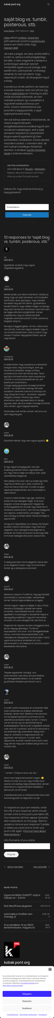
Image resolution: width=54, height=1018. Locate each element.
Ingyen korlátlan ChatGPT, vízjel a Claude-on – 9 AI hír (22, 896)
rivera (6, 700)
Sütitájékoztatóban (28, 983)
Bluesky (29, 168)
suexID (6, 586)
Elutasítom (27, 1001)
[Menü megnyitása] (48, 4)
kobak (6, 432)
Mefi (6, 459)
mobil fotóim (18, 93)
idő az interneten (15, 866)
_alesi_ (7, 286)
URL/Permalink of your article (19, 840)
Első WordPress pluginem (18, 906)
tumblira (22, 37)
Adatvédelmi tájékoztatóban (13, 985)
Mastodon (40, 168)
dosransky (33, 37)
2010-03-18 (8, 435)
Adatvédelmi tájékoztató (28, 1014)
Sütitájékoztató (12, 1014)
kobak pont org (12, 4)
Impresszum (42, 1014)
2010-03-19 (8, 461)
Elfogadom (27, 994)
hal (5, 257)
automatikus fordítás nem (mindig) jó (18, 915)
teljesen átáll (11, 48)
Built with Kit (27, 222)
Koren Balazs (9, 31)
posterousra (38, 41)
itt (34, 136)
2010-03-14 (8, 259)
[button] (50, 969)
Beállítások (27, 1008)
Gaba (7, 37)
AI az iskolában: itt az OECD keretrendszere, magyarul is (19, 926)
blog (32, 31)
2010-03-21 (8, 589)
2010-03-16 (8, 289)
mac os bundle (40, 866)
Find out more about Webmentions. (25, 832)
